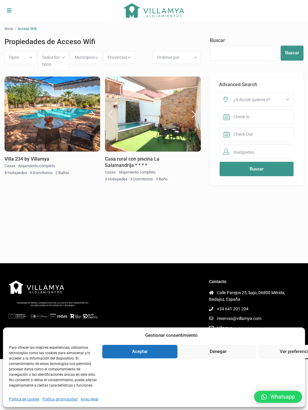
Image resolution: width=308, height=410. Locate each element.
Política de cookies (24, 399)
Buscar (217, 40)
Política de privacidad (60, 399)
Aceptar (140, 351)
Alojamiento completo (36, 166)
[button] (278, 397)
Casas (10, 166)
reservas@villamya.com (239, 318)
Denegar (218, 351)
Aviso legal (89, 399)
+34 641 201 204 (232, 308)
